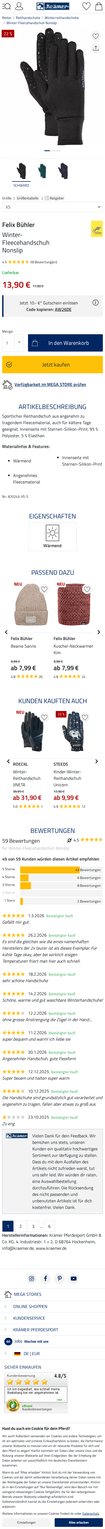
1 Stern (9, 900)
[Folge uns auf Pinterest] (59, 1278)
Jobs (27, 1341)
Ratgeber (57, 198)
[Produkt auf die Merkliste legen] (96, 36)
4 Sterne (8, 876)
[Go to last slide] (6, 632)
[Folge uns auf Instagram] (31, 1278)
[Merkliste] (86, 5)
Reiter (7, 17)
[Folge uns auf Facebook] (45, 1278)
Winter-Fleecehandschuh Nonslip (31, 22)
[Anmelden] (19, 5)
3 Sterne (8, 884)
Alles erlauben (79, 1522)
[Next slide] (98, 178)
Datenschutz (90, 1513)
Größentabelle (27, 198)
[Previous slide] (6, 178)
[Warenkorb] (99, 5)
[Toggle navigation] (6, 6)
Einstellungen (26, 1522)
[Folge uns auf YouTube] (73, 1278)
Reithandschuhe (28, 17)
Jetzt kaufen (56, 364)
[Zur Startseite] (53, 5)
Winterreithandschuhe (62, 17)
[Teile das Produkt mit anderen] (96, 48)
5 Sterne (8, 869)
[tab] (47, 150)
